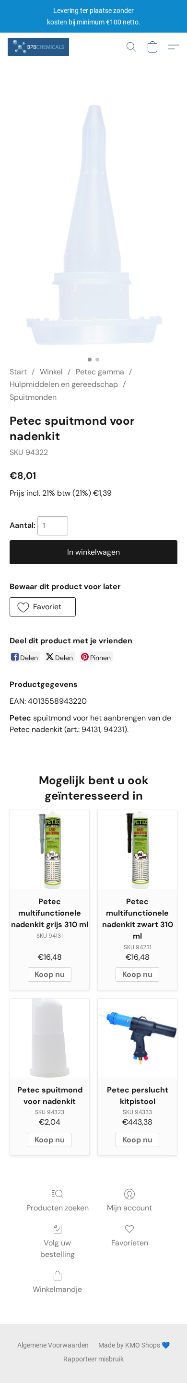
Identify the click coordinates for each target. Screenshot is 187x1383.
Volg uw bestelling (57, 1248)
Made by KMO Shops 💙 (134, 1345)
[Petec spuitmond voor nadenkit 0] (93, 225)
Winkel (51, 372)
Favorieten (129, 1243)
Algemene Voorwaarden (53, 1345)
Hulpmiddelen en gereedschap (64, 384)
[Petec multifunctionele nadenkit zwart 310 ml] (137, 849)
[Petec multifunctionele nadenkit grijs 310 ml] (49, 849)
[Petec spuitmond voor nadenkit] (49, 1038)
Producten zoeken (57, 1208)
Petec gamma (100, 372)
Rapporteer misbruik (93, 1359)
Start (18, 372)
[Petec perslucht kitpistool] (137, 1038)
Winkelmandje (57, 1289)
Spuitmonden (33, 397)
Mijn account (129, 1208)
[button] (40, 47)
